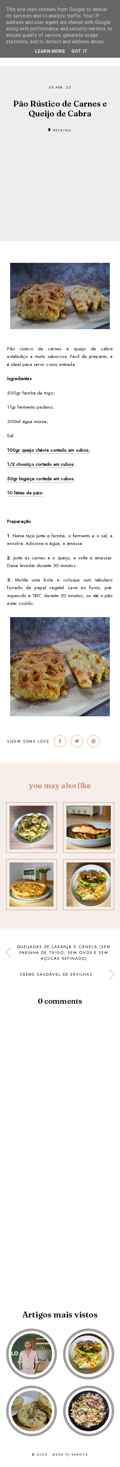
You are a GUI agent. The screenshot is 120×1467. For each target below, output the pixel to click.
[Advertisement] (60, 178)
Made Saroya (70, 1454)
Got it (79, 51)
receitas (62, 130)
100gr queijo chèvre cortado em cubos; (48, 450)
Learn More (50, 51)
